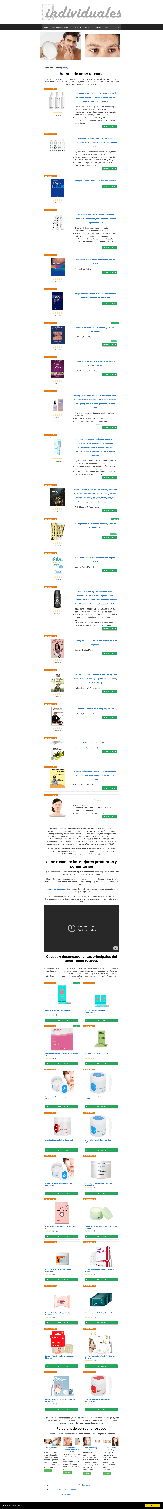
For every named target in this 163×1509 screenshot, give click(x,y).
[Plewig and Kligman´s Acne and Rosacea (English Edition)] (57, 267)
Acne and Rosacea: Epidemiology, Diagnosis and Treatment (95, 330)
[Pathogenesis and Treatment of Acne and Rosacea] (57, 188)
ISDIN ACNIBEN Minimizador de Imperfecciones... (96, 1011)
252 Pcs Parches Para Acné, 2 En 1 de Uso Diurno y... (100, 1270)
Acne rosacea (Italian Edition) (95, 743)
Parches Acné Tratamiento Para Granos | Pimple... (60, 1357)
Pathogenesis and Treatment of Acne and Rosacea (95, 181)
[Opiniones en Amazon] (57, 113)
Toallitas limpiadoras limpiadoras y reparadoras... (97, 1400)
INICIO (46, 27)
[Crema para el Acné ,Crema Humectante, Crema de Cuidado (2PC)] (57, 531)
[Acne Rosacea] (57, 807)
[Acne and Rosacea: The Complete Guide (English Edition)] (57, 565)
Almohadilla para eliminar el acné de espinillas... (98, 1141)
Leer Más (48, 1471)
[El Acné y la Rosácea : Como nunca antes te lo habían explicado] (57, 648)
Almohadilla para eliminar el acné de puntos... (98, 1098)
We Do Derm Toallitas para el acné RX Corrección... (98, 1184)
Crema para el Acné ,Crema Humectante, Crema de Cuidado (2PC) (95, 526)
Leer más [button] (21, 1505)
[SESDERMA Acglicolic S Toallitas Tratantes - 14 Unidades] (62, 1040)
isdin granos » (66, 1494)
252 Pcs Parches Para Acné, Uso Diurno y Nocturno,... (100, 1357)
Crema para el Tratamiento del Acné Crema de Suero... (101, 1227)
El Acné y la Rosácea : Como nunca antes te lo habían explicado (95, 643)
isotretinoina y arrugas (91, 1449)
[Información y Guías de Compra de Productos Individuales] (81, 12)
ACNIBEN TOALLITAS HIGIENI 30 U (97, 1054)
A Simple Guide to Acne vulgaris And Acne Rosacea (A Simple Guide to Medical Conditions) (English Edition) (95, 775)
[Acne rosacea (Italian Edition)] (57, 750)
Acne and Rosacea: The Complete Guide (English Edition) (95, 560)
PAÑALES (98, 27)
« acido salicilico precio (66, 1490)
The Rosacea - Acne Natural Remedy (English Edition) (95, 709)
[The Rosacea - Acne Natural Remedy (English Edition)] (57, 716)
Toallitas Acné (84, 1485)
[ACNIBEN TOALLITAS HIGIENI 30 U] (101, 1040)
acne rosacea (59, 889)
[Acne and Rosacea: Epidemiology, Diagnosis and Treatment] (57, 335)
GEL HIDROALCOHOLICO (60, 27)
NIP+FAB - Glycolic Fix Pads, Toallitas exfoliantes (58, 1270)
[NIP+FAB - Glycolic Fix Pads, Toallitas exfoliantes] (62, 1256)
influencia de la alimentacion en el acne (71, 1449)
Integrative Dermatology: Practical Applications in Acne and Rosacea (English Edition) (95, 296)
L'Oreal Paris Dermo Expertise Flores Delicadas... (58, 1314)
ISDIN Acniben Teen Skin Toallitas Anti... (60, 1010)
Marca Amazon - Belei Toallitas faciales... (100, 1313)
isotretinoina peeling (111, 1449)
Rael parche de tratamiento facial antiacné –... (60, 1227)
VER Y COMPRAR (110, 126)
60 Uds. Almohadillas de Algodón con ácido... (59, 1098)
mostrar (64, 68)
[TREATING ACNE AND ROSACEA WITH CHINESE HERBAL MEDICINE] (57, 369)
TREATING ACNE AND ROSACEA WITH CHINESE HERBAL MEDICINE (95, 364)
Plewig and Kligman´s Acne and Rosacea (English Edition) (95, 262)
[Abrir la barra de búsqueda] (118, 27)
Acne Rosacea (95, 800)
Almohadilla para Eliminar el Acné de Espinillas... (58, 1184)
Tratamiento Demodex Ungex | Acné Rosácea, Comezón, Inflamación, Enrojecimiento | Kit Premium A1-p (95, 142)
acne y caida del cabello (52, 1449)
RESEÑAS (108, 27)
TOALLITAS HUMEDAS (81, 27)
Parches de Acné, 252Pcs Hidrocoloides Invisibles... (60, 1400)
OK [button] (152, 1505)
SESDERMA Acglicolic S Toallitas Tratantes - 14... (61, 1054)
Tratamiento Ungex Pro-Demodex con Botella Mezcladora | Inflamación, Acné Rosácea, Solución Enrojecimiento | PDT (95, 219)
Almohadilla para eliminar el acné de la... (60, 1140)
